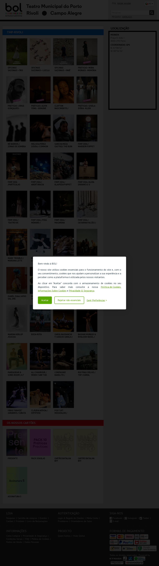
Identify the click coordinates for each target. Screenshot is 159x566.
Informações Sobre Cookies (52, 290)
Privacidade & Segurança (81, 290)
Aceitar (44, 300)
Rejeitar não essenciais (69, 300)
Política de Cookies (111, 286)
